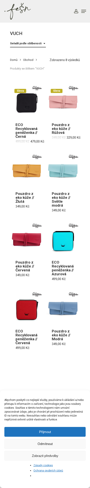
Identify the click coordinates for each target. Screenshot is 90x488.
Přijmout (45, 432)
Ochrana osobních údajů (48, 470)
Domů (13, 59)
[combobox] (28, 43)
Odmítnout (45, 444)
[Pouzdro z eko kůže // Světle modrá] (62, 169)
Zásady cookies (43, 465)
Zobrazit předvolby (45, 456)
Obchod (28, 59)
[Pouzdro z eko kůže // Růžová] (62, 101)
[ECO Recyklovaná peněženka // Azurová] (62, 238)
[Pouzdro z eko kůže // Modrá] (62, 307)
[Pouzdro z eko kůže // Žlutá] (26, 169)
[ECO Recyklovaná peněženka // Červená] (26, 307)
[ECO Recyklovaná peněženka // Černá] (26, 101)
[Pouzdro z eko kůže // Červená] (26, 238)
